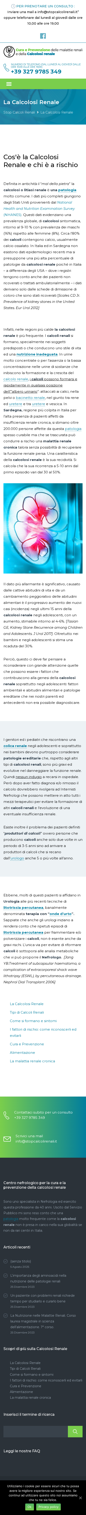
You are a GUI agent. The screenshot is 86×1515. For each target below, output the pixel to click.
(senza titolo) (20, 1261)
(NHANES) (39, 208)
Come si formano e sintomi (33, 1021)
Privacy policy (49, 1507)
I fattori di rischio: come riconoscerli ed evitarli (46, 1380)
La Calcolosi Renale (27, 1004)
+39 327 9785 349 (36, 71)
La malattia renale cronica (32, 1061)
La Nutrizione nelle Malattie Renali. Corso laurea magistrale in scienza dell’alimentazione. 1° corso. (43, 1321)
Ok (30, 1507)
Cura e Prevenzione (27, 1044)
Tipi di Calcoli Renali (27, 1012)
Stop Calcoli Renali (19, 112)
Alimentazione (22, 1052)
